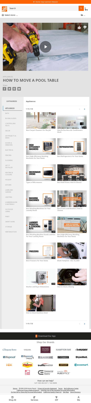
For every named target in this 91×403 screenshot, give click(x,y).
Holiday (8, 180)
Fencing (8, 155)
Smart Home (10, 222)
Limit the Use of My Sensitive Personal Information (58, 390)
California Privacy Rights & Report (28, 390)
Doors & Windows (9, 144)
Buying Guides (10, 118)
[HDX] (9, 365)
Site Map (66, 392)
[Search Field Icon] (81, 8)
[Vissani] (27, 349)
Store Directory (75, 392)
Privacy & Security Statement (47, 388)
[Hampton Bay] (63, 349)
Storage (8, 227)
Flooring (9, 160)
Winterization (11, 232)
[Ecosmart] (81, 365)
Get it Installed (9, 166)
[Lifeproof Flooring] (9, 357)
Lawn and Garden (9, 191)
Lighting (8, 197)
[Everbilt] (63, 357)
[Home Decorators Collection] (45, 349)
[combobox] (44, 8)
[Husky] (81, 349)
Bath (7, 113)
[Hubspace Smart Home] (63, 372)
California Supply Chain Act (52, 392)
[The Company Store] (9, 349)
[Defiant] (63, 365)
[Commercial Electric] (45, 372)
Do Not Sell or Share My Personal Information (26, 392)
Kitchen (8, 185)
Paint (7, 217)
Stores (15, 388)
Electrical (9, 150)
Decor (7, 131)
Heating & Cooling (9, 174)
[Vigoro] (27, 365)
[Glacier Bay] (45, 357)
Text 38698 (53, 383)
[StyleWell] (81, 357)
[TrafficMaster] (45, 365)
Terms (60, 388)
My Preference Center (71, 388)
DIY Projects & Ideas (10, 137)
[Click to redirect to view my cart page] (86, 9)
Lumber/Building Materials (11, 203)
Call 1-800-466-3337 (41, 383)
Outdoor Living (9, 210)
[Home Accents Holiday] (27, 372)
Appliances (9, 108)
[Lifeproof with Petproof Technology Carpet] (27, 357)
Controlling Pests (10, 124)
